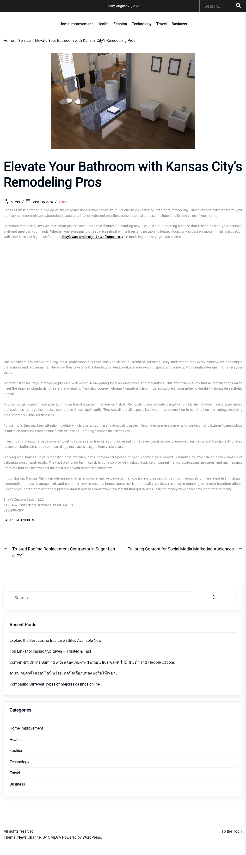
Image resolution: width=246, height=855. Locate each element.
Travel (161, 24)
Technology (142, 24)
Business (179, 24)
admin (15, 202)
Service (64, 202)
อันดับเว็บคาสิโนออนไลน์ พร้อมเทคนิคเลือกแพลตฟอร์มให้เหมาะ (64, 673)
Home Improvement (76, 24)
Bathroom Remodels (19, 520)
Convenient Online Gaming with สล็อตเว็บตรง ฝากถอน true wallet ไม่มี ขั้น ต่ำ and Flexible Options (92, 662)
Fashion (120, 24)
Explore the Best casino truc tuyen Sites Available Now (55, 640)
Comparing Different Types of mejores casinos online (55, 684)
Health (103, 24)
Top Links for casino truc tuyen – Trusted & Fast (50, 651)
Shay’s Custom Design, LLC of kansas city (92, 237)
